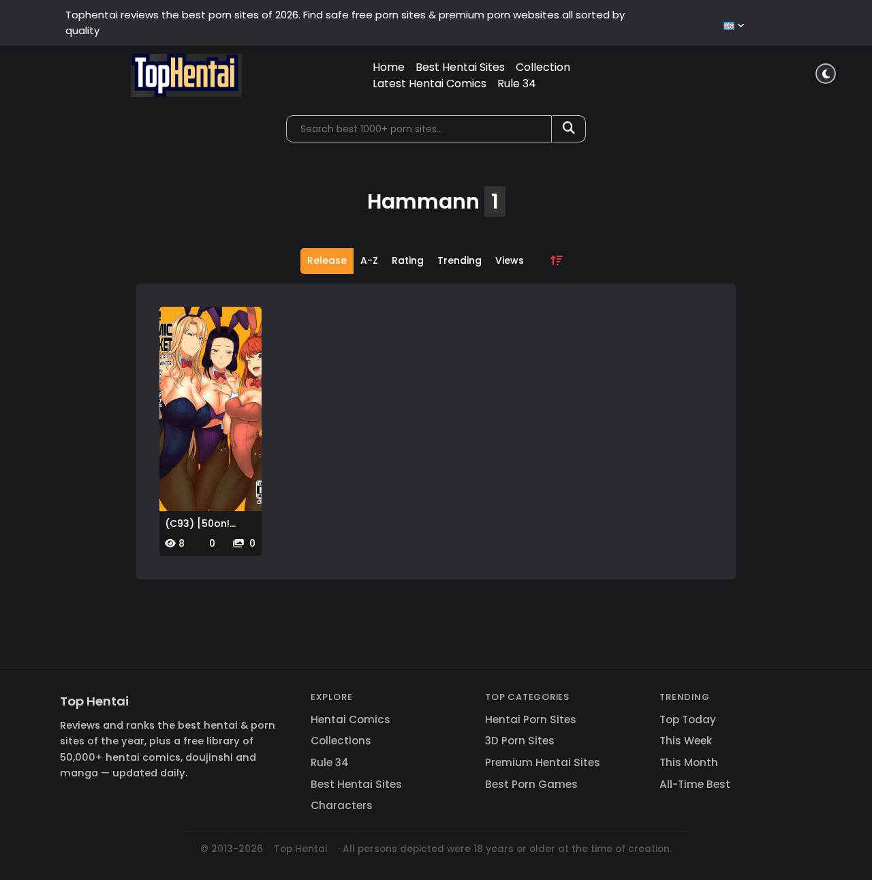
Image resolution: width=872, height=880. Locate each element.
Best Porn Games (531, 784)
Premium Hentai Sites (542, 762)
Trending (459, 260)
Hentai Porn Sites (530, 719)
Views (509, 260)
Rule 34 (516, 83)
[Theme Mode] (825, 73)
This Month (688, 762)
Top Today (687, 719)
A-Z (369, 260)
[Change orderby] (557, 261)
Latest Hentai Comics (429, 83)
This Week (685, 740)
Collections (341, 740)
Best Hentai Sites (460, 67)
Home (389, 67)
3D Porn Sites (520, 740)
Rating (408, 260)
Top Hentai (94, 701)
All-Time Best (694, 784)
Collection (543, 67)
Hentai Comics (350, 719)
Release (327, 260)
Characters (342, 805)
